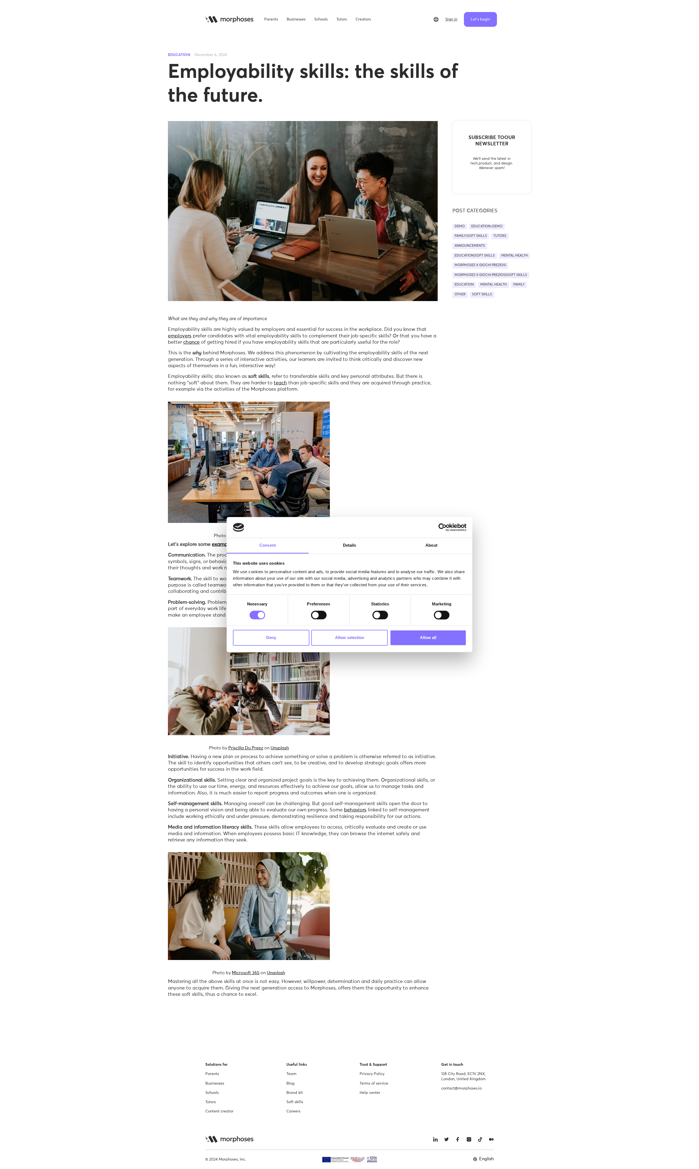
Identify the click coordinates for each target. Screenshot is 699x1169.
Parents (212, 1074)
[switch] (319, 615)
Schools (212, 1093)
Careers (293, 1111)
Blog (290, 1083)
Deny (271, 637)
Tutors (210, 1102)
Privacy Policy (372, 1074)
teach (280, 383)
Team (291, 1074)
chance (191, 342)
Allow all (428, 637)
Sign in (451, 19)
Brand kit (294, 1093)
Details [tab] (349, 545)
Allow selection (349, 637)
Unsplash (280, 748)
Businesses (214, 1083)
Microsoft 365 (245, 973)
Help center (370, 1093)
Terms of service (374, 1083)
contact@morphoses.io (461, 1088)
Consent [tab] (267, 545)
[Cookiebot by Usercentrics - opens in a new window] (442, 527)
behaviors (355, 810)
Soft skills (294, 1102)
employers (179, 336)
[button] (436, 19)
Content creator (219, 1111)
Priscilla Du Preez (245, 748)
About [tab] (431, 545)
